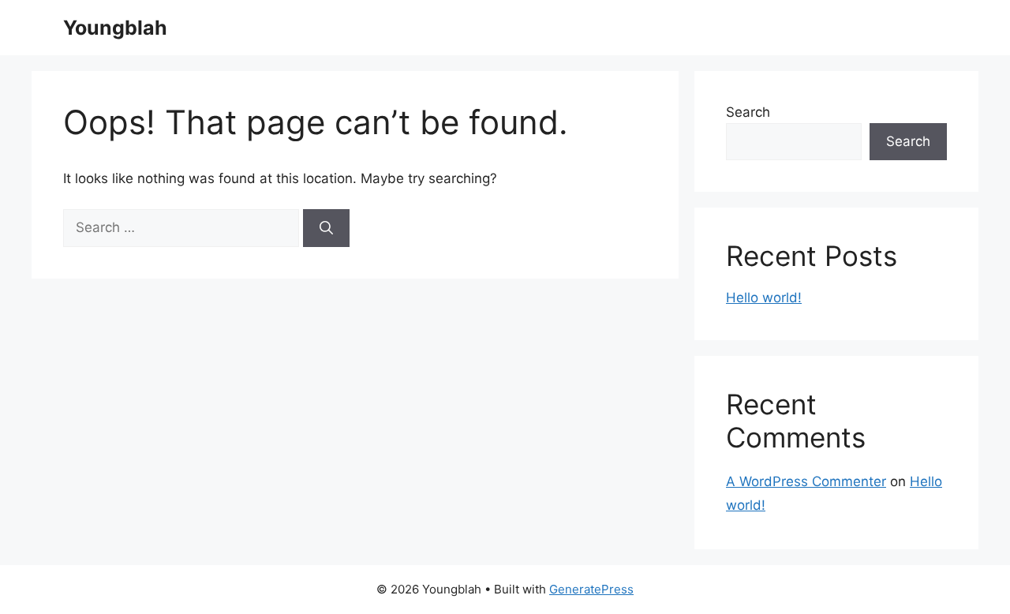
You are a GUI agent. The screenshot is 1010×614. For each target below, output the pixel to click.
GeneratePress (591, 589)
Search (748, 112)
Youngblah (115, 27)
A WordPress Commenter (806, 481)
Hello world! (764, 297)
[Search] (326, 228)
